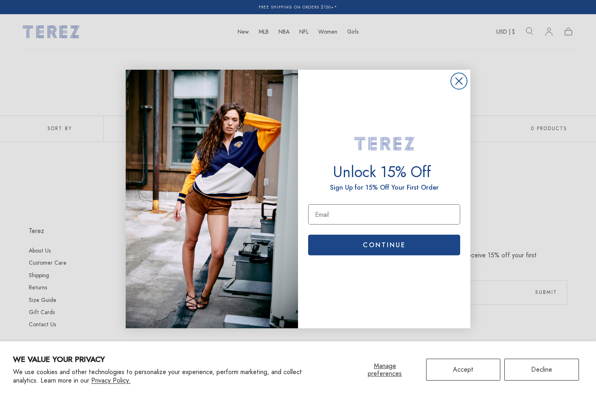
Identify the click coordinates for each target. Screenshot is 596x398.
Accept (463, 369)
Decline (541, 369)
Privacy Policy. (111, 380)
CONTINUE (384, 245)
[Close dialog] (459, 81)
